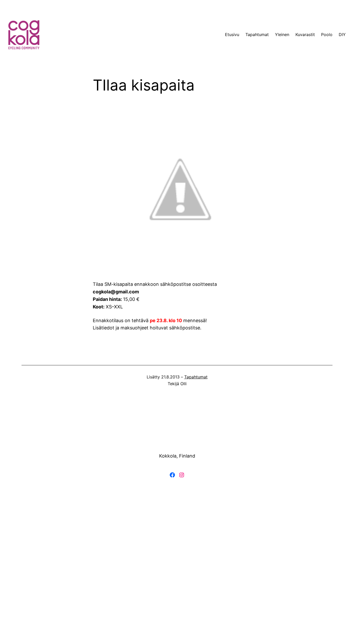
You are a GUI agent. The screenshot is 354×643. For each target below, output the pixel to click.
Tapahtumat (196, 376)
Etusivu (232, 34)
